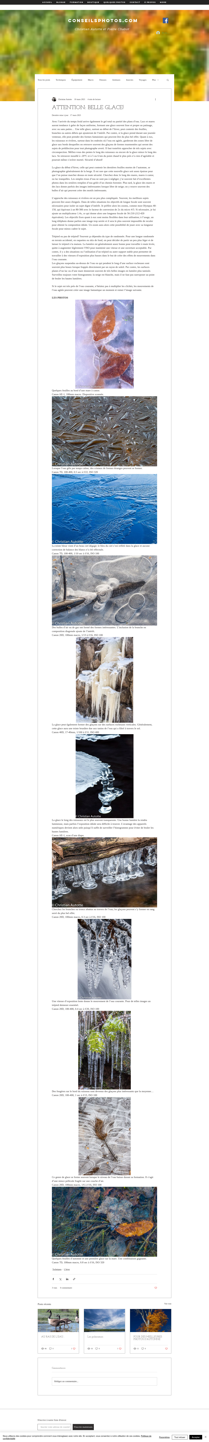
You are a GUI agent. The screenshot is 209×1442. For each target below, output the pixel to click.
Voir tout (167, 1304)
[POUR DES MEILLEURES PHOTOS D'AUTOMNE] (150, 1320)
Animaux (116, 80)
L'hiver (67, 1269)
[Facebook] (165, 20)
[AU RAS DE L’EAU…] (58, 1320)
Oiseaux (102, 80)
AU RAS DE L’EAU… (53, 1337)
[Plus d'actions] (155, 99)
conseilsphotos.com (103, 20)
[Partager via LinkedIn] (67, 1279)
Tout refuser (179, 1437)
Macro (91, 80)
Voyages (142, 80)
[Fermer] (205, 1437)
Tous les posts (44, 80)
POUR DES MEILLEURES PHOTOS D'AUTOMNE (148, 1338)
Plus (154, 80)
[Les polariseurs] (104, 1320)
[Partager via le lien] (74, 1279)
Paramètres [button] (164, 1437)
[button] (167, 80)
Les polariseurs (95, 1337)
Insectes (129, 80)
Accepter (196, 1437)
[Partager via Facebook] (53, 1279)
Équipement (77, 80)
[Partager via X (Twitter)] (60, 1279)
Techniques (61, 80)
